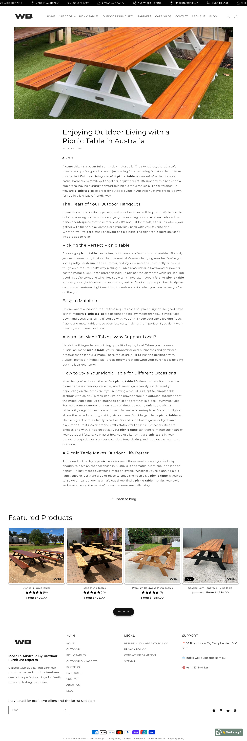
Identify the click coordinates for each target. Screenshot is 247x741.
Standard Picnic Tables (36, 588)
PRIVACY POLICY (135, 649)
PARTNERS (73, 667)
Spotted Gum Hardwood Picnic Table (210, 588)
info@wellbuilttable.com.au (206, 658)
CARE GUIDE (74, 673)
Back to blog (126, 499)
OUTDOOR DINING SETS (81, 661)
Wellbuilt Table (78, 738)
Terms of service (156, 738)
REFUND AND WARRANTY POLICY (146, 643)
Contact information (134, 738)
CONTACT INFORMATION (140, 655)
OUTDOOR (73, 649)
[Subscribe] (65, 710)
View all (123, 611)
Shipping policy (176, 738)
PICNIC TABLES (76, 655)
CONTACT (72, 679)
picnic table (126, 176)
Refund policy (97, 738)
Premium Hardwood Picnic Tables (152, 588)
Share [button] (69, 157)
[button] (67, 16)
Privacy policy (114, 738)
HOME (70, 643)
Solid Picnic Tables (95, 588)
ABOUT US (73, 684)
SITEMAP (129, 661)
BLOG (70, 690)
